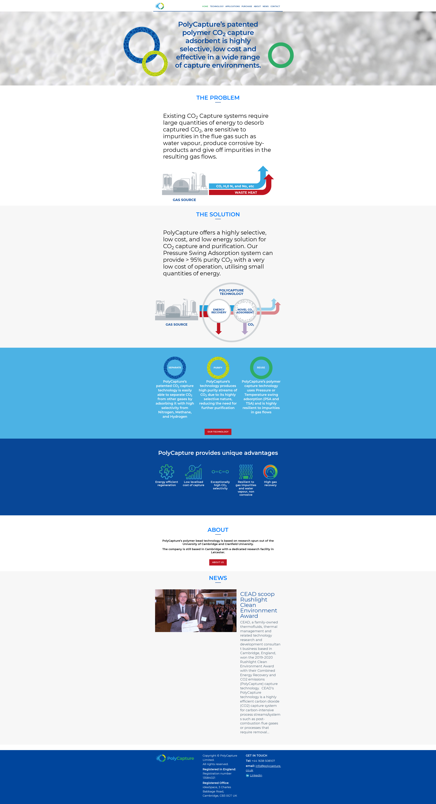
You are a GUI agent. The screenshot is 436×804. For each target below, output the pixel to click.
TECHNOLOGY (217, 6)
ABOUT (257, 6)
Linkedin (256, 775)
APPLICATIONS (232, 6)
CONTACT (275, 6)
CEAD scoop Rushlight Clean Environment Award (258, 605)
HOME (205, 6)
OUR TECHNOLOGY (218, 432)
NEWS (266, 6)
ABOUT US (218, 562)
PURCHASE (247, 6)
